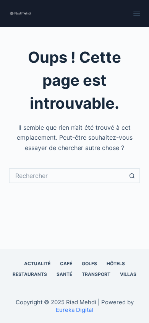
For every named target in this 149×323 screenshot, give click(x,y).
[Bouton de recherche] (132, 175)
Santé (64, 274)
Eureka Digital (74, 309)
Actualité (37, 263)
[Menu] (136, 13)
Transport (96, 274)
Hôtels (116, 263)
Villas (128, 274)
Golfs (89, 263)
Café (66, 263)
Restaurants (30, 274)
